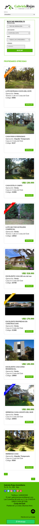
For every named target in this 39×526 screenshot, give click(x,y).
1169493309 (23, 495)
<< (6, 474)
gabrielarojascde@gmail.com (22, 497)
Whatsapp (21, 522)
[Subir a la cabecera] (33, 510)
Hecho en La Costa (28, 517)
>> (33, 479)
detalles (29, 104)
